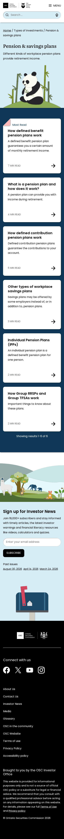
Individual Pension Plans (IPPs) (29, 342)
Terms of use (11, 741)
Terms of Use (48, 807)
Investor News (12, 704)
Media (7, 711)
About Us (9, 689)
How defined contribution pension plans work (30, 235)
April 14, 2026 (30, 569)
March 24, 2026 (49, 569)
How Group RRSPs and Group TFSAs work (27, 396)
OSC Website (12, 734)
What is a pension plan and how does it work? (32, 187)
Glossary (9, 719)
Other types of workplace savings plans (30, 289)
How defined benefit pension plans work (26, 133)
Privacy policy (17, 811)
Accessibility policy (15, 756)
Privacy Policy (12, 748)
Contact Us (10, 696)
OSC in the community (18, 726)
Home (7, 31)
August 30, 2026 (12, 569)
